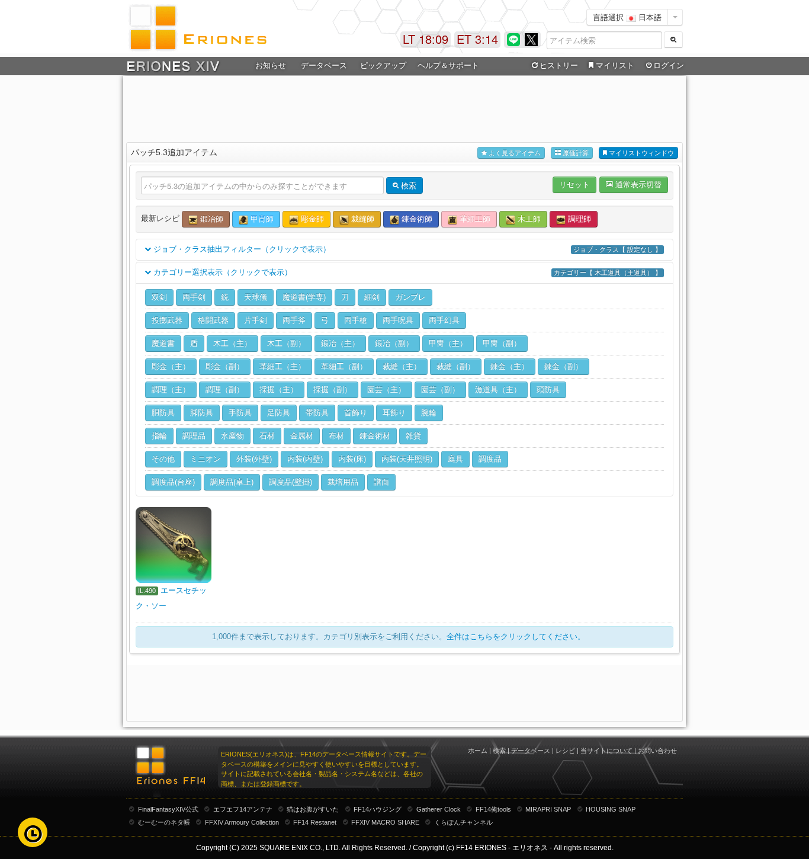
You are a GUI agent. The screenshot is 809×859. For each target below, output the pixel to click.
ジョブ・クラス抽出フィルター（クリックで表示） (406, 249)
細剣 (372, 297)
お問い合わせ (657, 750)
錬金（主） (509, 366)
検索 (499, 750)
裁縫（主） (402, 366)
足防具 (278, 412)
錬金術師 (415, 218)
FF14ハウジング (378, 809)
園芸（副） (440, 389)
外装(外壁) (254, 458)
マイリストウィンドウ (640, 152)
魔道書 (163, 343)
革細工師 (473, 218)
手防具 (240, 412)
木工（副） (286, 343)
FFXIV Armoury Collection (242, 822)
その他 (163, 458)
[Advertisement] (404, 107)
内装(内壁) (305, 458)
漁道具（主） (498, 389)
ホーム (477, 750)
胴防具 (163, 412)
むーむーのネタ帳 (164, 822)
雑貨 (413, 435)
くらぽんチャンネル (463, 822)
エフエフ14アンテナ (242, 809)
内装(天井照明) (406, 458)
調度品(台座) (173, 481)
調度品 (490, 458)
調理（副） (225, 389)
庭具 (455, 458)
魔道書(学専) (304, 297)
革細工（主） (282, 366)
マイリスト (615, 65)
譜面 (381, 481)
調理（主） (171, 389)
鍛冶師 (210, 218)
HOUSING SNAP (610, 809)
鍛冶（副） (394, 343)
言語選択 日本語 (627, 17)
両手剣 (194, 297)
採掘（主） (278, 389)
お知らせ (270, 65)
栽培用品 (343, 481)
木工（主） (232, 343)
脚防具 (201, 412)
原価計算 (575, 152)
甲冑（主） (448, 343)
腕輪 (428, 412)
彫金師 (311, 218)
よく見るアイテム (514, 152)
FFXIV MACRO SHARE (385, 822)
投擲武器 (167, 320)
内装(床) (352, 458)
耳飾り (394, 412)
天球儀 (255, 297)
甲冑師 (261, 218)
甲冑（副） (502, 343)
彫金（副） (225, 366)
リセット (574, 184)
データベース (530, 750)
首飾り (355, 412)
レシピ (565, 750)
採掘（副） (332, 389)
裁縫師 (361, 218)
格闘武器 (213, 320)
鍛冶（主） (340, 343)
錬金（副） (563, 366)
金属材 (301, 435)
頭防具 (548, 389)
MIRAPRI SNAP (548, 809)
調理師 (578, 218)
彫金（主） (171, 366)
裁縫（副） (455, 366)
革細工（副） (344, 366)
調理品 (194, 435)
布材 (336, 435)
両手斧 (294, 320)
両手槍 (355, 320)
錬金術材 (374, 435)
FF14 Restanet (314, 822)
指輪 (159, 435)
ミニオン (205, 458)
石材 (267, 435)
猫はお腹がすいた (313, 809)
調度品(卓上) (231, 481)
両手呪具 (398, 320)
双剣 (159, 297)
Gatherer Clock (438, 809)
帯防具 (317, 412)
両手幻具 (444, 320)
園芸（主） (386, 389)
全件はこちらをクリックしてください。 (516, 636)
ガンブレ (410, 297)
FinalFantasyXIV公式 (168, 809)
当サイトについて (606, 750)
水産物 (232, 435)
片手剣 (255, 320)
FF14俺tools (493, 809)
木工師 (528, 218)
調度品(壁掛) (290, 481)
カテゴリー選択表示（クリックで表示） (406, 272)
